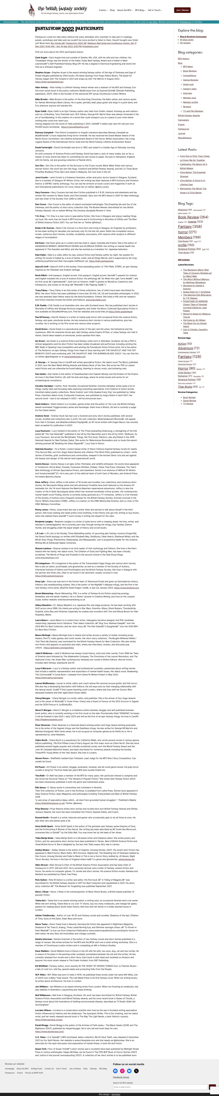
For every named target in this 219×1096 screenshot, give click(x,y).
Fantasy (190, 226)
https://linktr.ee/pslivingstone (49, 576)
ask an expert (199, 210)
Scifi (205, 249)
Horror (186, 368)
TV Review (188, 403)
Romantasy (198, 376)
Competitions (189, 75)
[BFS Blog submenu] (145, 10)
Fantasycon (185, 22)
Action (185, 343)
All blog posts (186, 39)
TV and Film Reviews (193, 111)
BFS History (183, 58)
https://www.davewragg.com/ (49, 1031)
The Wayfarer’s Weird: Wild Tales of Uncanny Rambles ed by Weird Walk (197, 273)
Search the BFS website (123, 1083)
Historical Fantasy (187, 364)
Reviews (187, 106)
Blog (180, 63)
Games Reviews (190, 80)
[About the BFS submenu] (132, 10)
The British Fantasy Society (62, 8)
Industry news (189, 89)
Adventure (189, 348)
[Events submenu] (106, 10)
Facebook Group (121, 1077)
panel (197, 241)
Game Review (189, 400)
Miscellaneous (184, 138)
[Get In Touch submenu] (161, 10)
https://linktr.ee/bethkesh (121, 311)
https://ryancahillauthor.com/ (75, 127)
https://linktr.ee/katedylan (101, 261)
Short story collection (187, 383)
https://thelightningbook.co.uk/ (50, 803)
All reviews (185, 43)
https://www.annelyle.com (126, 588)
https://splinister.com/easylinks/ (59, 647)
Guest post (188, 84)
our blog (153, 22)
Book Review (193, 217)
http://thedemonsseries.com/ (49, 719)
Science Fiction (189, 249)
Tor (201, 387)
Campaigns (183, 120)
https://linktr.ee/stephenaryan (49, 82)
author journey (184, 213)
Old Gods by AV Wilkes (194, 320)
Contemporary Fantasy (189, 352)
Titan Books (186, 252)
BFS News (188, 66)
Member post (189, 98)
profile (186, 245)
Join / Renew (182, 10)
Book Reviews (190, 71)
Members (189, 237)
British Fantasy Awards (189, 115)
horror (187, 232)
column (182, 222)
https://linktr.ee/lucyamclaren (49, 677)
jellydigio (116, 1094)
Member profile (190, 102)
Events (181, 124)
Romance (185, 376)
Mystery (201, 369)
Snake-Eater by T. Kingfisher (197, 292)
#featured (185, 209)
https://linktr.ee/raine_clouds (48, 1019)
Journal (181, 133)
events (195, 221)
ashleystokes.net (126, 859)
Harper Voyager (185, 361)
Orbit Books (185, 241)
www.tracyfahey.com (96, 300)
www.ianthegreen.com (75, 356)
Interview (187, 93)
